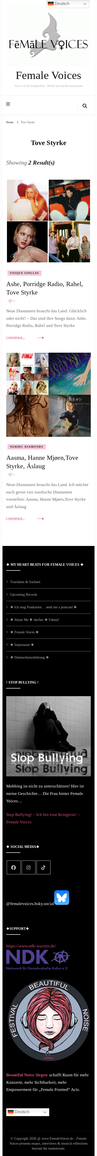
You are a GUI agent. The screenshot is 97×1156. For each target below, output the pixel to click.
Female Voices (48, 75)
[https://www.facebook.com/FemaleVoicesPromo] (14, 867)
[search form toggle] (85, 106)
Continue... (15, 338)
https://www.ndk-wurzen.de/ (31, 946)
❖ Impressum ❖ (22, 645)
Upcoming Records (23, 594)
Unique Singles (24, 272)
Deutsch (21, 1112)
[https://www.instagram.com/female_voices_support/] (29, 867)
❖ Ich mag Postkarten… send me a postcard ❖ (43, 607)
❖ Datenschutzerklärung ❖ (29, 657)
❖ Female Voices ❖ (24, 632)
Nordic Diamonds (26, 446)
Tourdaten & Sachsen (25, 582)
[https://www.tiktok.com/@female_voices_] (43, 867)
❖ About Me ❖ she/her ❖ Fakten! (34, 620)
